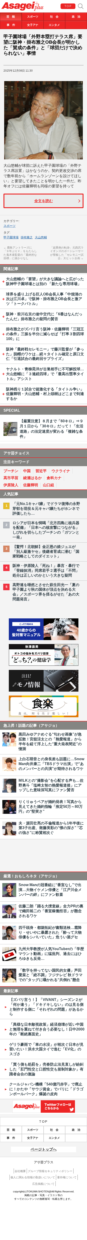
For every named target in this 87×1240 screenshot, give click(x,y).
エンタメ (54, 25)
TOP (68, 6)
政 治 (76, 16)
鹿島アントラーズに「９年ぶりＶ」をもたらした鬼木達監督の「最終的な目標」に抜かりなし (20, 253)
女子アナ (32, 25)
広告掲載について (43, 1183)
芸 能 (10, 16)
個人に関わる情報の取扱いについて (32, 1177)
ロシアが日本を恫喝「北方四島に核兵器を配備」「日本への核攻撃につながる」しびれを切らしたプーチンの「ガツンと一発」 (46, 530)
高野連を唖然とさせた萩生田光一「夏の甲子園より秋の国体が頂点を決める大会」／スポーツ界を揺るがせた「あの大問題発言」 (46, 592)
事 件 (11, 25)
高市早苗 (10, 478)
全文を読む (43, 201)
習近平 (41, 471)
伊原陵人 (10, 485)
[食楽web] (43, 716)
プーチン (10, 471)
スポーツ (32, 16)
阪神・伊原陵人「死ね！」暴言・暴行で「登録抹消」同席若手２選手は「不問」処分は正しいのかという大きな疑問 (46, 570)
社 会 (54, 16)
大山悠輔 (41, 237)
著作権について (67, 1177)
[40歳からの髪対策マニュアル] (43, 639)
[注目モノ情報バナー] (43, 690)
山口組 (48, 485)
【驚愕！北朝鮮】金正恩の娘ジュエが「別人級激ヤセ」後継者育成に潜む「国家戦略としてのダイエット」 (46, 551)
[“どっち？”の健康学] (43, 664)
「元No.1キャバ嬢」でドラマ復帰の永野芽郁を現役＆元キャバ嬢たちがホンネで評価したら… (46, 508)
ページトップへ (44, 1149)
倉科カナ (54, 478)
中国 (27, 471)
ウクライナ (61, 471)
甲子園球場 (11, 237)
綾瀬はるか (32, 478)
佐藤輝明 (30, 485)
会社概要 (20, 1171)
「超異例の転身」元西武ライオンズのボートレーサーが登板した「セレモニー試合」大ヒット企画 (67, 253)
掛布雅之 (27, 237)
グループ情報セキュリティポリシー (50, 1171)
